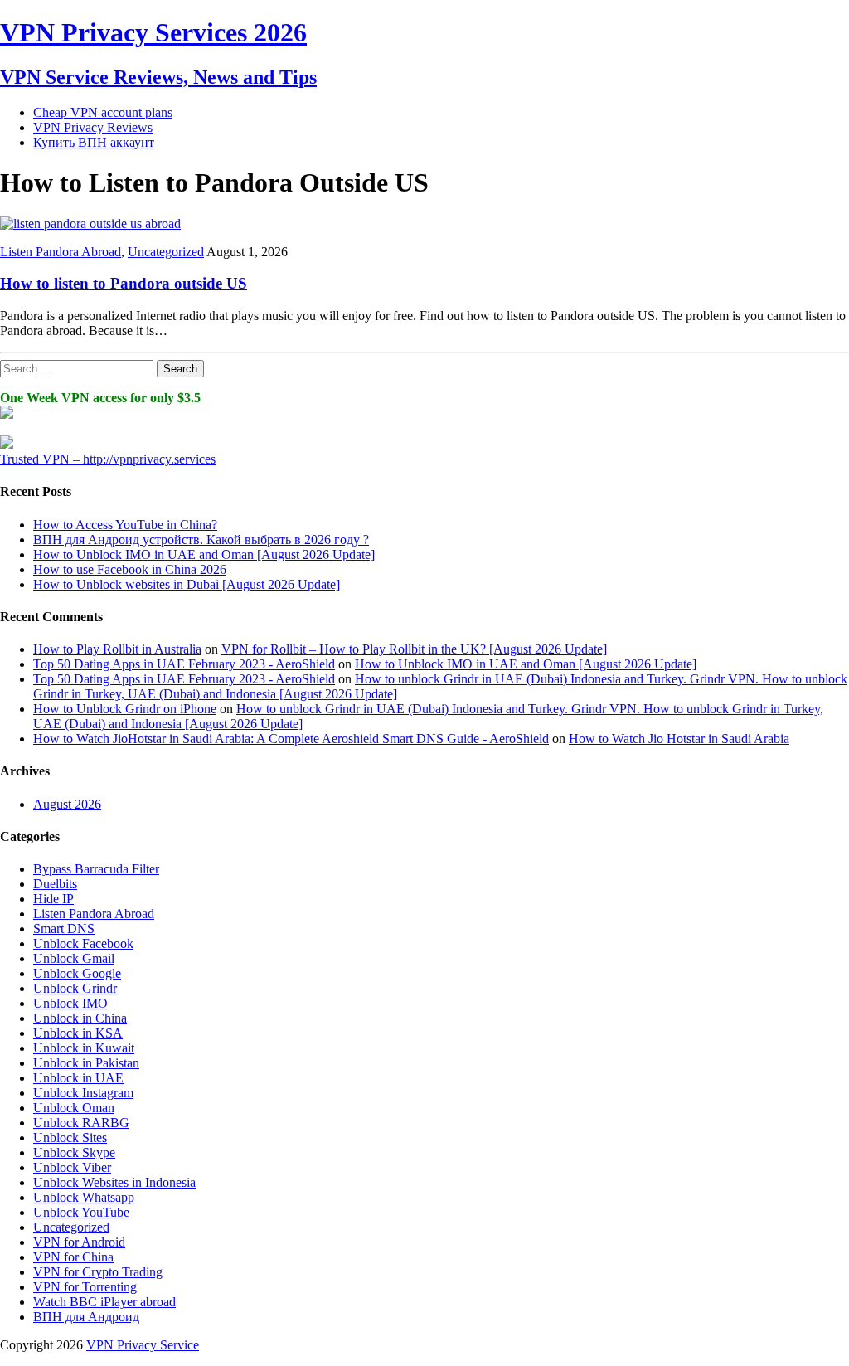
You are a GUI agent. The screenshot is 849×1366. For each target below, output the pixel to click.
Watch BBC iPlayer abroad (104, 1302)
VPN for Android (79, 1242)
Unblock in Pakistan (86, 1063)
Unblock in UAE (78, 1078)
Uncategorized (166, 252)
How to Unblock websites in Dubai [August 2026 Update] (186, 584)
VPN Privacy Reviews (93, 127)
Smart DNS (64, 928)
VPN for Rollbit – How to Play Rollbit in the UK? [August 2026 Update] (414, 649)
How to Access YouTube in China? (125, 525)
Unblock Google (77, 973)
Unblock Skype (74, 1152)
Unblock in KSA (78, 1033)
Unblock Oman (73, 1108)
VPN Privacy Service (142, 1345)
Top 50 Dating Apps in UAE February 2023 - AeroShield (184, 664)
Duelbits (55, 884)
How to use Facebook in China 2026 (129, 569)
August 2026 (67, 804)
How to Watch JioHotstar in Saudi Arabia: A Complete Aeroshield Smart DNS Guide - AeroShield (291, 739)
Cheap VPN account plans (102, 112)
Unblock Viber (72, 1167)
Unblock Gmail (73, 958)
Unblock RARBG (81, 1123)
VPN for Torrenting (85, 1287)
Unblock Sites (70, 1137)
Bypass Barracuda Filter (96, 869)
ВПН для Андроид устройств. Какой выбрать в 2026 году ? (201, 539)
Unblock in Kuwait (83, 1048)
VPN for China (73, 1257)
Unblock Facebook (83, 943)
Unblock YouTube (81, 1212)
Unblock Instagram (83, 1093)
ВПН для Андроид (86, 1317)
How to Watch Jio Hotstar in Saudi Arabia (679, 739)
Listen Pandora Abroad (60, 252)
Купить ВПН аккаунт (93, 142)
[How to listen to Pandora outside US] (90, 223)
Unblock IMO (70, 1003)
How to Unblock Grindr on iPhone (124, 709)
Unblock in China (80, 1018)
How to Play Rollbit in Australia (117, 649)
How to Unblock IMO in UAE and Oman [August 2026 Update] (204, 554)
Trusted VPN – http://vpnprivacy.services (108, 459)
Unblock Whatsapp (83, 1197)
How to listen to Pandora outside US (123, 283)
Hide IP (53, 899)
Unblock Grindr (75, 988)
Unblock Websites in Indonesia (114, 1182)
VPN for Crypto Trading (98, 1272)
